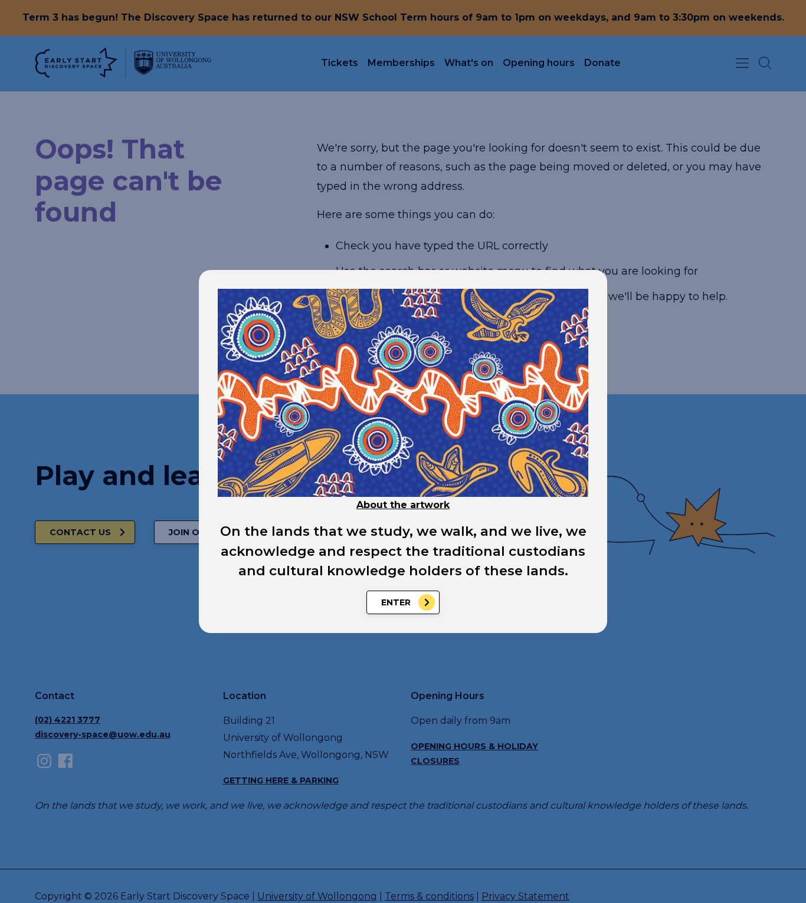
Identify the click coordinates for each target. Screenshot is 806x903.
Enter (396, 602)
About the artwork (403, 504)
